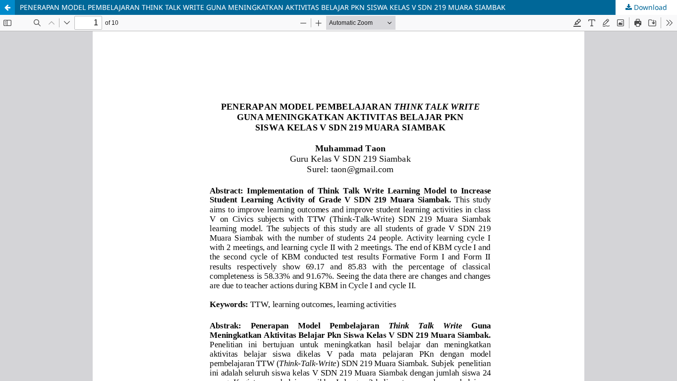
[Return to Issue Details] (7, 7)
